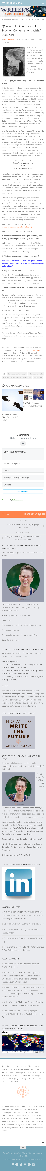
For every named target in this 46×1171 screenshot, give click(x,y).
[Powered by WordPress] (14, 1159)
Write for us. (7, 620)
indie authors (33, 374)
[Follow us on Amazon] (25, 514)
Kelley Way (8, 1002)
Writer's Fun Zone (11, 2)
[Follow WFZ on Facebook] (28, 514)
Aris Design (23, 1155)
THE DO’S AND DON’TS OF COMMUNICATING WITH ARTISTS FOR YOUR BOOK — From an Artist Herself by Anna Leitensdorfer (22, 915)
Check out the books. (10, 630)
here (12, 552)
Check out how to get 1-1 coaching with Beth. (20, 635)
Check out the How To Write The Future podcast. (22, 625)
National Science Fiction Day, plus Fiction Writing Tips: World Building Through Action (22, 993)
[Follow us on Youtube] (43, 514)
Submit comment (23, 492)
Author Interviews (10, 19)
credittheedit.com (31, 350)
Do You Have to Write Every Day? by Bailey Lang (23, 923)
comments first (28, 438)
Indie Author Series (30, 19)
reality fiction (38, 377)
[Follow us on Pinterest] (39, 514)
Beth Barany (10, 39)
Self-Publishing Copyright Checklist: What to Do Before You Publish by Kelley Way (22, 1013)
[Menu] (43, 3)
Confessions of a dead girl (17, 374)
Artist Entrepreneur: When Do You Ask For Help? (11, 417)
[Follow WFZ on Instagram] (35, 514)
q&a (41, 374)
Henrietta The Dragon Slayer (25, 828)
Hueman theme (36, 1159)
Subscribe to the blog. (10, 640)
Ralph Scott (27, 377)
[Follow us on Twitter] (32, 514)
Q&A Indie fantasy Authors (11, 377)
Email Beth (25, 855)
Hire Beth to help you (11, 844)
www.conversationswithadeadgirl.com (16, 227)
